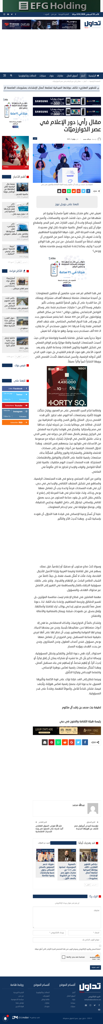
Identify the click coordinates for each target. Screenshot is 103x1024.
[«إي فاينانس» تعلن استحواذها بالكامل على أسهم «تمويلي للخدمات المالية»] (22, 227)
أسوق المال (72, 75)
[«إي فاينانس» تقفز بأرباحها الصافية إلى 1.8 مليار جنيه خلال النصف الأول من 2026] (22, 207)
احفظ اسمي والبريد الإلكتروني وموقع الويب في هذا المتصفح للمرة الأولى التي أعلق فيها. (67, 949)
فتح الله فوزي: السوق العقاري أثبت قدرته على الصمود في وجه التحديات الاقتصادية (49, 829)
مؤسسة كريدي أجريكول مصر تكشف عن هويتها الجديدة (86, 827)
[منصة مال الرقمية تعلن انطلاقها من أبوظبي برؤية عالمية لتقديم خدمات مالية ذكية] (22, 187)
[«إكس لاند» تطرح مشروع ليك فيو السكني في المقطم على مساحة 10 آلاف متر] (22, 301)
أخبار (83, 75)
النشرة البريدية (63, 14)
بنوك (51, 75)
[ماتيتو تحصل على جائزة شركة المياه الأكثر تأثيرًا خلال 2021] (22, 341)
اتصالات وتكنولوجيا (27, 75)
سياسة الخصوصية (17, 999)
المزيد (47, 14)
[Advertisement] (51, 49)
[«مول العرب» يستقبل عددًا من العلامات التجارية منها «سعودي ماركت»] (22, 321)
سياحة (73, 1003)
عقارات (60, 75)
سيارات (42, 75)
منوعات (46, 1006)
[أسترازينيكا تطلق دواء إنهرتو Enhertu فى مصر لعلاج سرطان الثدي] (22, 281)
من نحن (53, 14)
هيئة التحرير (20, 1006)
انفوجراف (46, 996)
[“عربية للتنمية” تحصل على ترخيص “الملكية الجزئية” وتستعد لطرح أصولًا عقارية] (22, 249)
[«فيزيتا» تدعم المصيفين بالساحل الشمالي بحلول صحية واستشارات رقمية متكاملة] (45, 855)
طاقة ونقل (45, 999)
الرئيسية (92, 75)
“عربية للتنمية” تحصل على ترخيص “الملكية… (9, 250)
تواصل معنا (20, 1003)
